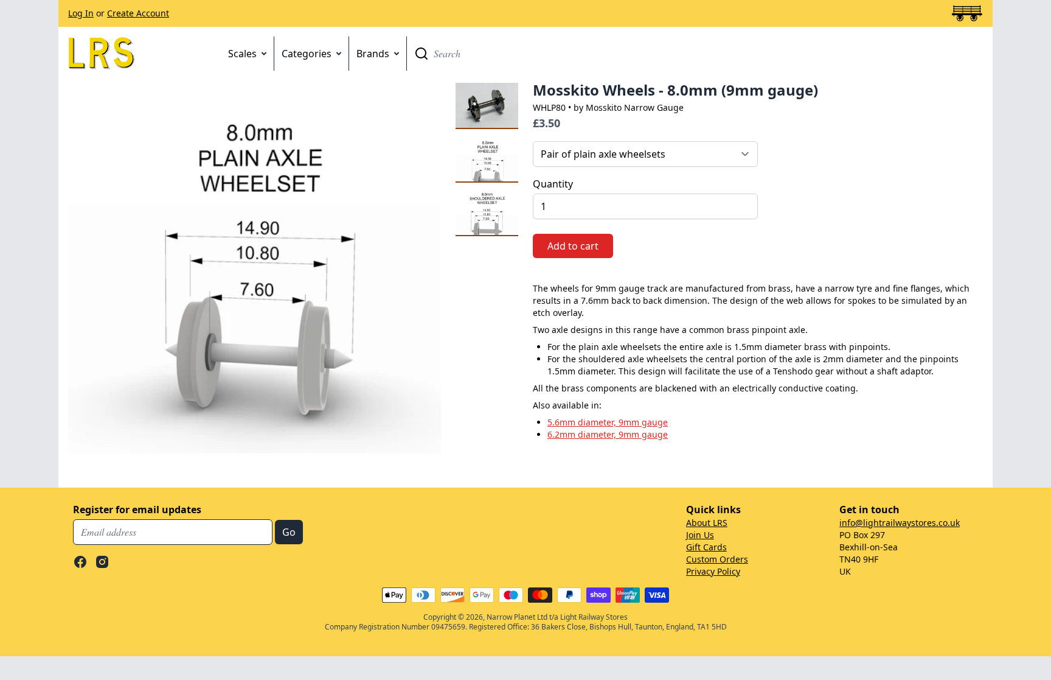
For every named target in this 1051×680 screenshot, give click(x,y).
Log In (81, 13)
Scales (242, 53)
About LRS (706, 522)
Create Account (138, 13)
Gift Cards (706, 547)
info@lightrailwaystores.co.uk (899, 522)
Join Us (700, 535)
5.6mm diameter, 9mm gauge (607, 422)
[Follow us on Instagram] (102, 562)
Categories (306, 53)
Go (421, 53)
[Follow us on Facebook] (80, 562)
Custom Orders (717, 559)
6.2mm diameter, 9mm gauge (607, 434)
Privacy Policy (713, 571)
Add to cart (572, 246)
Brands (372, 53)
